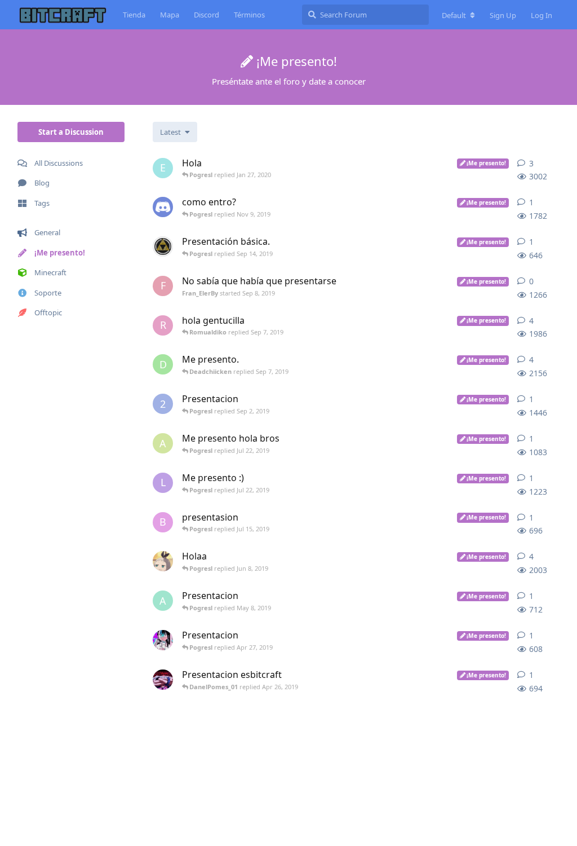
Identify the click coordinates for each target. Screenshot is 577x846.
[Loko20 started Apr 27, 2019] (163, 640)
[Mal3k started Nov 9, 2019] (163, 207)
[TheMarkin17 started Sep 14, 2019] (163, 246)
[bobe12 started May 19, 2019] (163, 561)
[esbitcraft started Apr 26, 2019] (163, 679)
